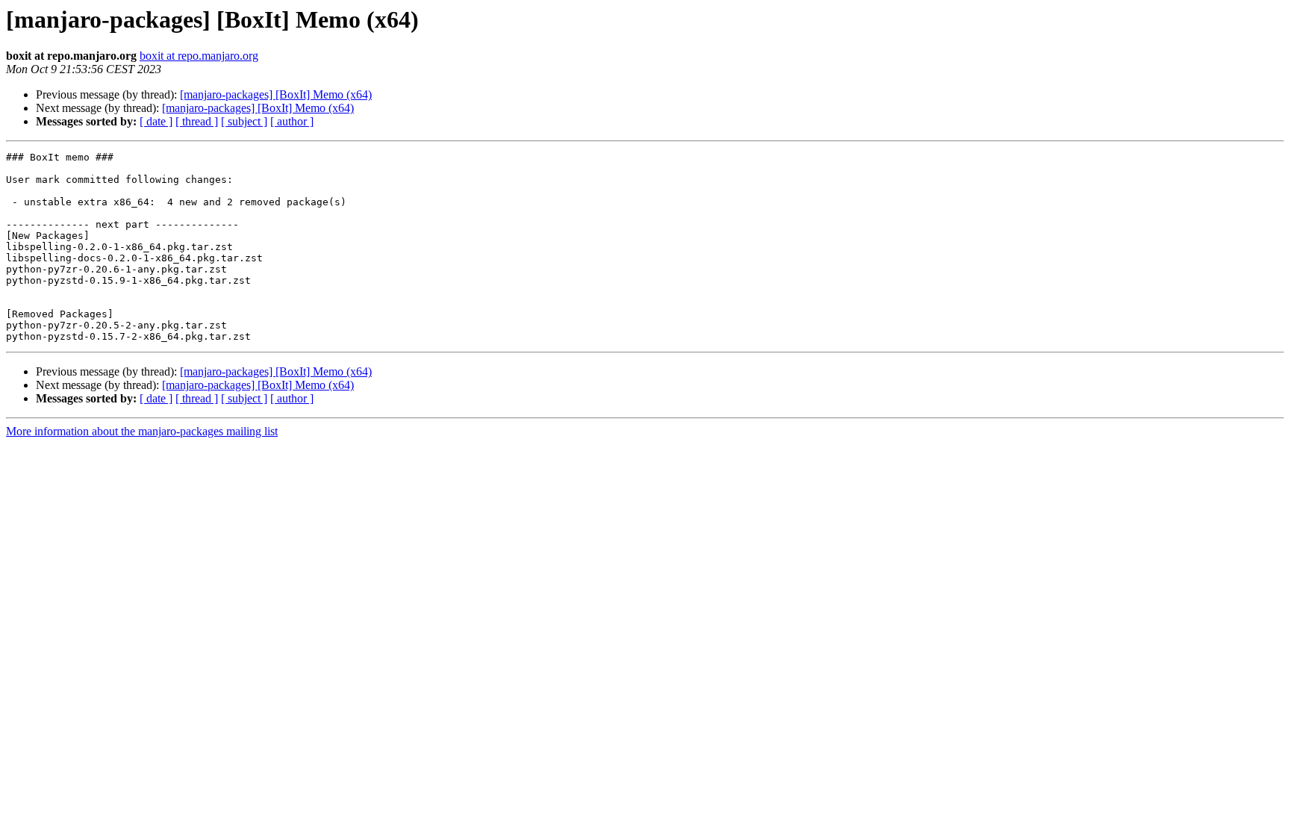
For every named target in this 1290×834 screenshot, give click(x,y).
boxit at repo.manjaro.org (199, 55)
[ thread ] (196, 121)
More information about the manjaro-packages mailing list (142, 431)
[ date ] (156, 121)
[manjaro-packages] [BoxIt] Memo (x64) (276, 94)
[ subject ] (244, 121)
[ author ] (292, 121)
